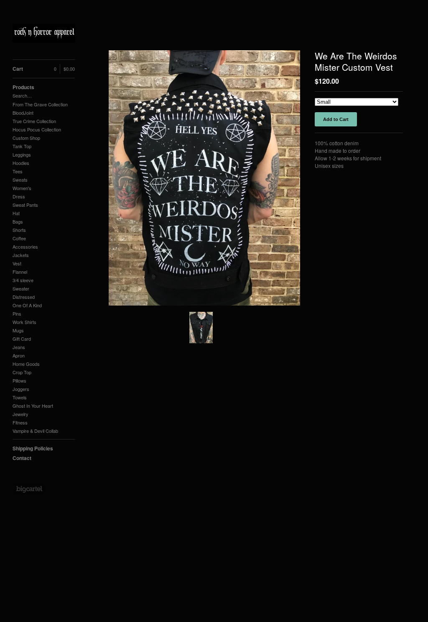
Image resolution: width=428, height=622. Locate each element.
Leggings (22, 154)
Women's (22, 188)
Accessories (25, 246)
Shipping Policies (33, 448)
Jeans (19, 347)
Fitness (20, 422)
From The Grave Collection (40, 104)
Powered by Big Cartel (29, 489)
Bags (18, 221)
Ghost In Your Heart (33, 405)
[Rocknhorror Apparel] (44, 34)
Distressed (24, 296)
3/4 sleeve (23, 280)
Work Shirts (24, 322)
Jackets (21, 255)
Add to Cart (336, 119)
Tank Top (22, 146)
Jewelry (20, 414)
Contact (22, 458)
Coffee (19, 238)
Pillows (19, 380)
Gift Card (22, 338)
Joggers (21, 389)
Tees (18, 171)
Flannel (20, 271)
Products (23, 87)
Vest (17, 263)
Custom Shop (26, 137)
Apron (19, 355)
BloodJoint (23, 112)
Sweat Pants (25, 204)
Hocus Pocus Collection (37, 129)
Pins (17, 313)
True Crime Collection (34, 121)
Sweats (20, 179)
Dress (19, 196)
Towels (20, 397)
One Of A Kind (27, 305)
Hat (16, 213)
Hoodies (21, 162)
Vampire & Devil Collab (35, 430)
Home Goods (26, 363)
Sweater (21, 288)
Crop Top (22, 372)
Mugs (18, 330)
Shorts (19, 229)
